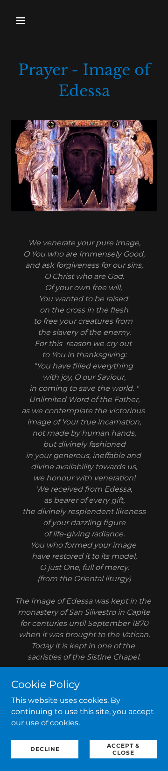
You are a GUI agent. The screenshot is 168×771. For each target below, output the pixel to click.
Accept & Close (123, 749)
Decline (45, 748)
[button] (22, 20)
